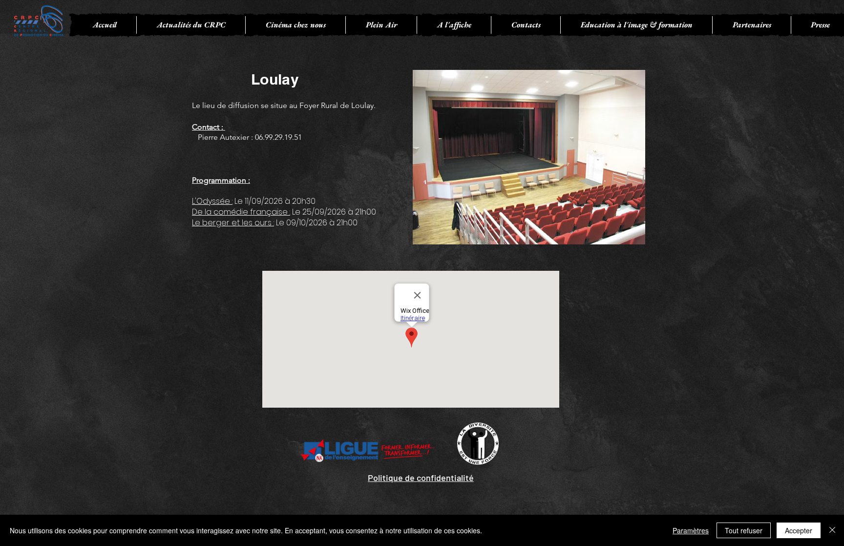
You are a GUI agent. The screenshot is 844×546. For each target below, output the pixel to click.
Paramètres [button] (691, 530)
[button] (295, 25)
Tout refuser (743, 530)
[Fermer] (832, 530)
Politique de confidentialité (421, 477)
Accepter (798, 530)
